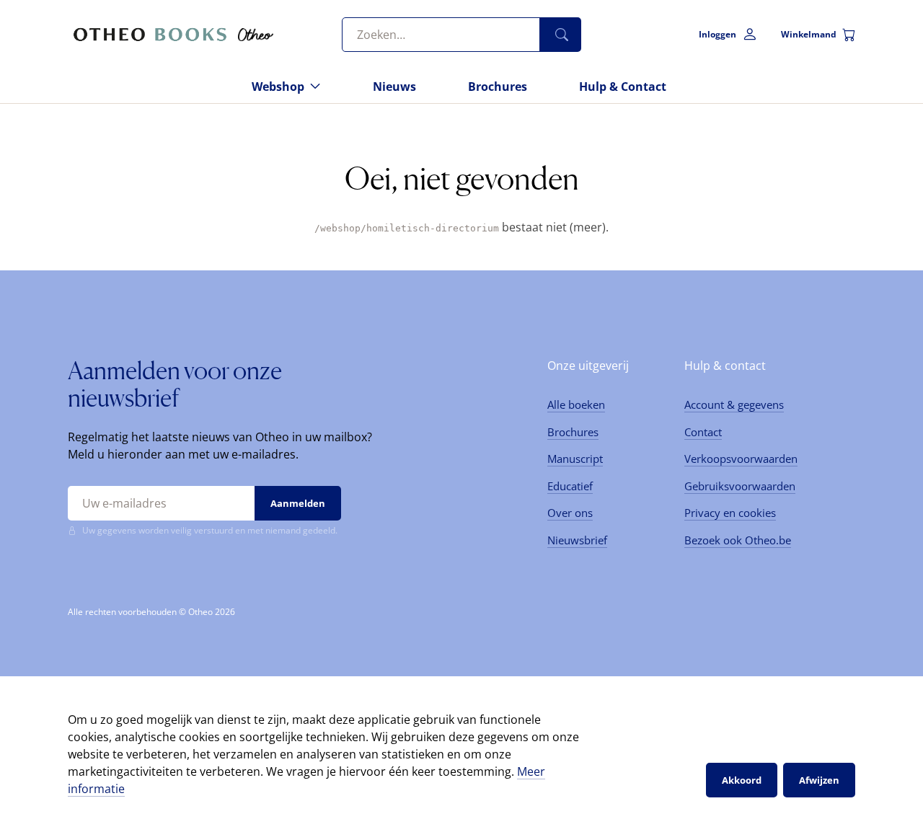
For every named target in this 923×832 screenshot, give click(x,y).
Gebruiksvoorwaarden (739, 486)
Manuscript (575, 458)
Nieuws (394, 86)
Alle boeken (576, 404)
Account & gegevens (734, 404)
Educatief (570, 486)
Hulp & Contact (622, 86)
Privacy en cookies (730, 512)
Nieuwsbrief (577, 540)
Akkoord (741, 780)
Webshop (278, 86)
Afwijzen (819, 780)
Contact (703, 432)
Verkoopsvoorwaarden (741, 458)
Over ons (570, 512)
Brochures (497, 86)
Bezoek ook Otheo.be (737, 540)
